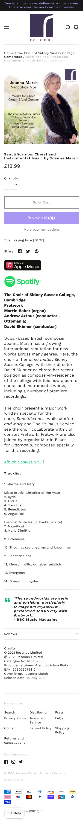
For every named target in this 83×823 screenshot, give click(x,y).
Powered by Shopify (14, 780)
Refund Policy (40, 728)
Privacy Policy (15, 718)
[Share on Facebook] (20, 251)
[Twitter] (21, 762)
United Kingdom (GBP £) (23, 811)
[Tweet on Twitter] (28, 251)
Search (9, 712)
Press (59, 712)
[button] (68, 27)
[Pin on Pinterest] (37, 251)
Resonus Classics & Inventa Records (40, 773)
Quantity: (11, 178)
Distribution (39, 712)
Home (9, 53)
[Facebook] (6, 762)
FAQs (59, 718)
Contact (10, 728)
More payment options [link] (41, 229)
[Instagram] (13, 762)
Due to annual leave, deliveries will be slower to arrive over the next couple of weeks (41, 5)
